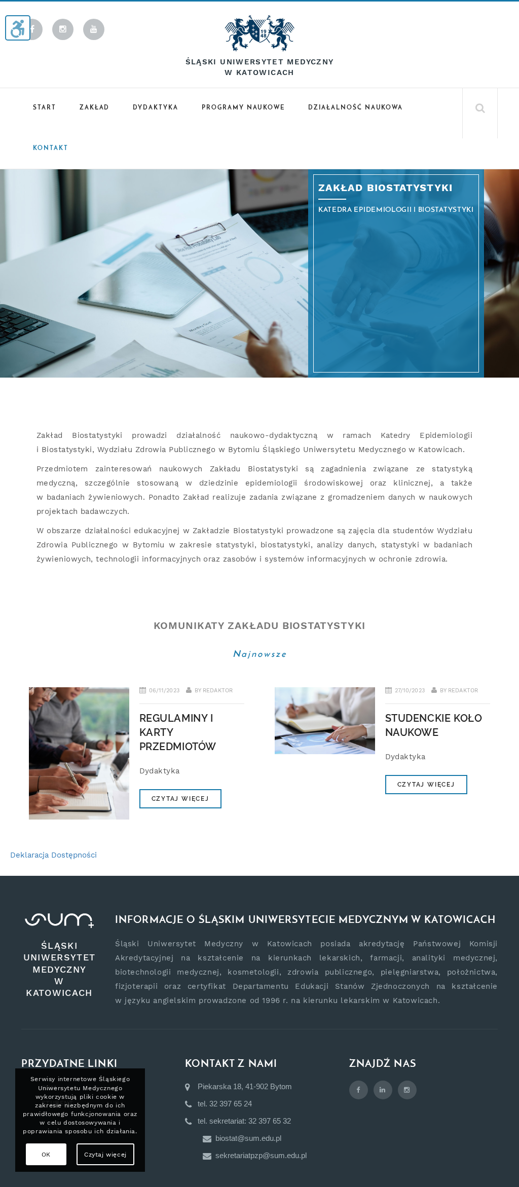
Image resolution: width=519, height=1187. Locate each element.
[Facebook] (32, 29)
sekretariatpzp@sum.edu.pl (261, 1155)
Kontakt (50, 148)
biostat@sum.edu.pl (248, 1138)
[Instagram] (62, 29)
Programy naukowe (243, 108)
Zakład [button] (95, 108)
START (44, 108)
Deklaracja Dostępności (53, 855)
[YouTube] (93, 29)
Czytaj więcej (180, 798)
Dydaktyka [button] (155, 108)
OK (46, 1154)
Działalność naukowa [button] (355, 108)
